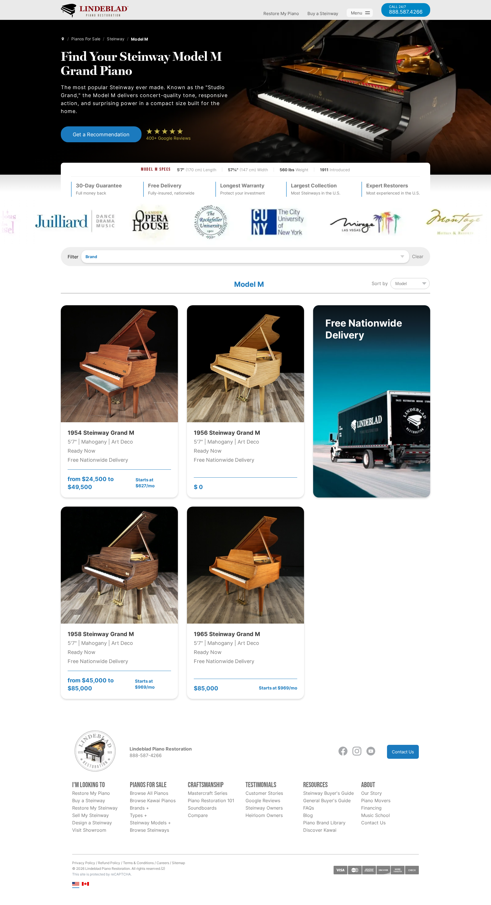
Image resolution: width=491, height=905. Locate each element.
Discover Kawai (319, 830)
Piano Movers (375, 800)
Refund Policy (109, 862)
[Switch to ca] (85, 884)
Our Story (371, 793)
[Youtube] (371, 751)
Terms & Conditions (138, 862)
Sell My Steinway (90, 815)
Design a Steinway (92, 823)
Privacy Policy (83, 862)
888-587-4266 (146, 755)
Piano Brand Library (324, 823)
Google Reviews (263, 800)
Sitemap (178, 862)
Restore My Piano (281, 13)
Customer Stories (264, 793)
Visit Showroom (89, 830)
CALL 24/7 (406, 10)
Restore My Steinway (95, 808)
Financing (371, 808)
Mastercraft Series (207, 793)
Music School (375, 815)
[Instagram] (357, 751)
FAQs (308, 808)
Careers (163, 862)
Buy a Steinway (322, 13)
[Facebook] (343, 751)
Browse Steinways (149, 830)
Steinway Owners (264, 808)
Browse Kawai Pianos (153, 800)
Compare (198, 815)
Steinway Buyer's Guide (328, 793)
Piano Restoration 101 (211, 800)
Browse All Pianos (149, 793)
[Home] (63, 39)
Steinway (115, 38)
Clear (417, 256)
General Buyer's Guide (327, 800)
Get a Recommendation (101, 134)
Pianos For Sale (85, 38)
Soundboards (202, 808)
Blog (308, 815)
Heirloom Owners (264, 815)
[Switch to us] (75, 884)
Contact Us (403, 752)
